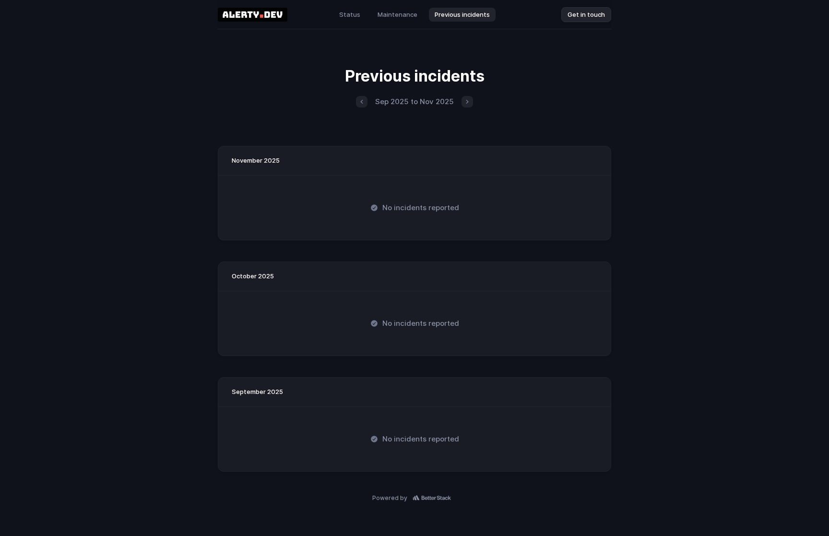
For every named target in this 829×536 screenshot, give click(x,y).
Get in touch (586, 14)
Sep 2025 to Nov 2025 (414, 101)
